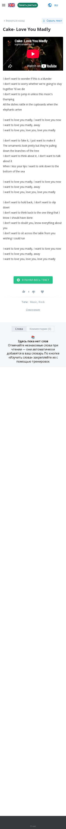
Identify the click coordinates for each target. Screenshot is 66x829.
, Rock (41, 302)
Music (33, 302)
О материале (33, 309)
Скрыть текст (54, 20)
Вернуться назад (15, 21)
